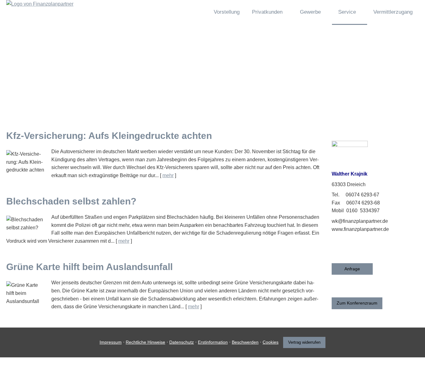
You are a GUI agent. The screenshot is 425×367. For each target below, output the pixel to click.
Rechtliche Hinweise (145, 342)
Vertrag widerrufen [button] (304, 342)
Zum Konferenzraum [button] (357, 302)
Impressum (111, 342)
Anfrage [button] (352, 268)
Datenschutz (181, 342)
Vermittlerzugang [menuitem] (393, 12)
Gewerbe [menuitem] (310, 12)
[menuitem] (197, 12)
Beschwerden (245, 342)
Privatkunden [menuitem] (267, 12)
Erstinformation (213, 342)
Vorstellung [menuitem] (227, 12)
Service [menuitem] (347, 12)
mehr (168, 175)
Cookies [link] (270, 342)
